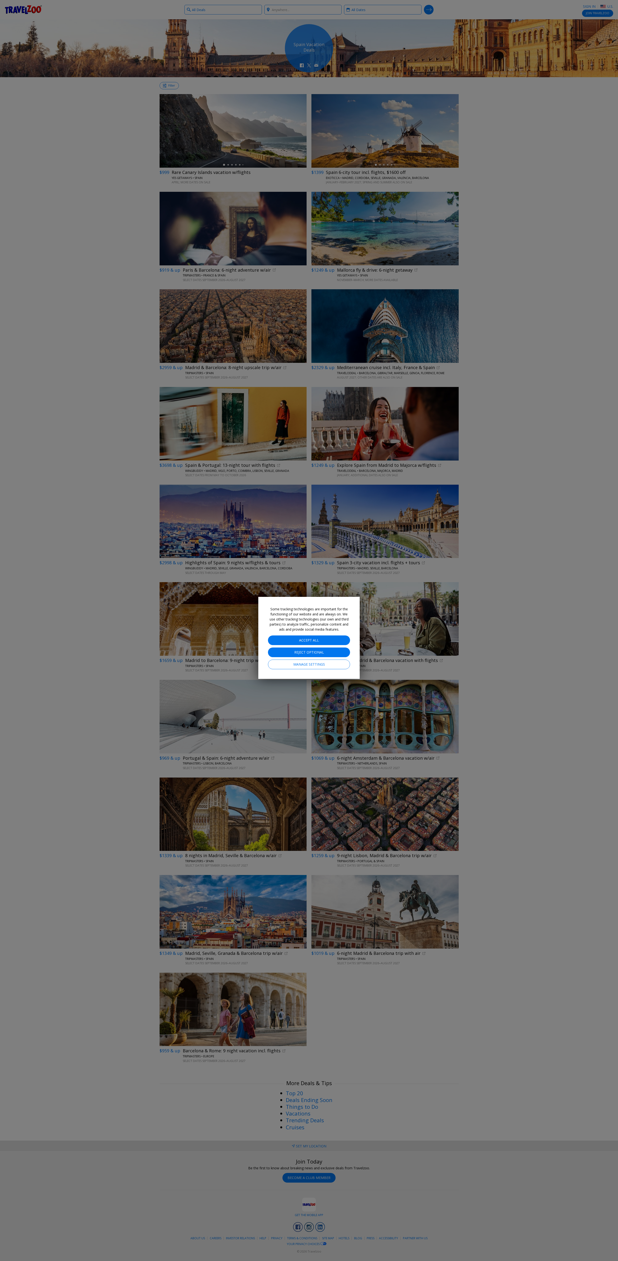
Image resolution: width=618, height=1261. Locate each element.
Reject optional (309, 652)
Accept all (309, 640)
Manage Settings (309, 664)
